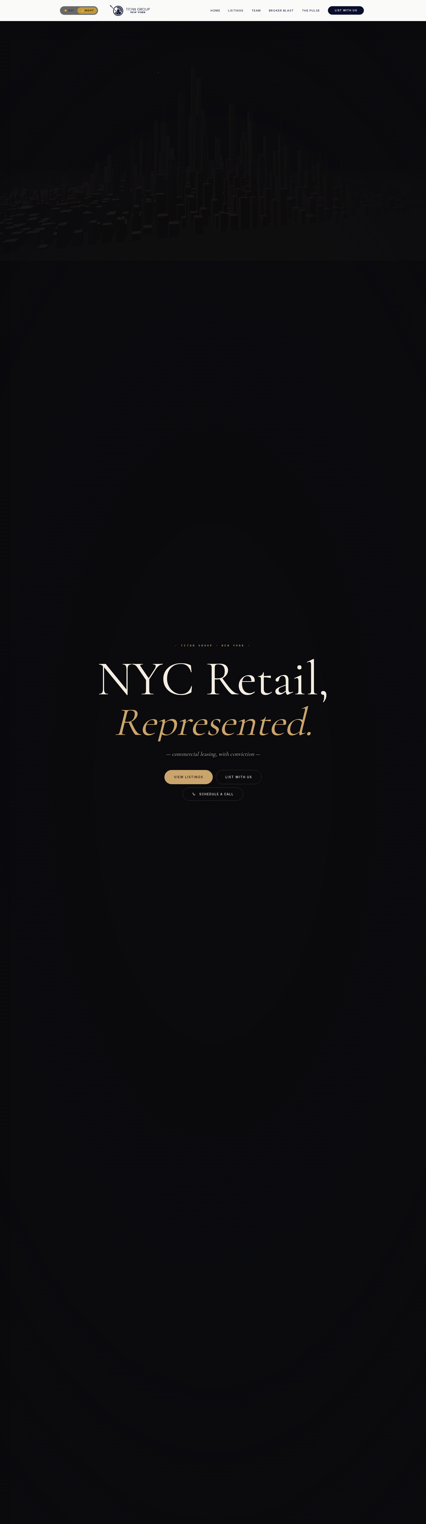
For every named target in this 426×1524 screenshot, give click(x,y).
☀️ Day (69, 10)
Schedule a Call (216, 794)
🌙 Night (87, 10)
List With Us (346, 10)
